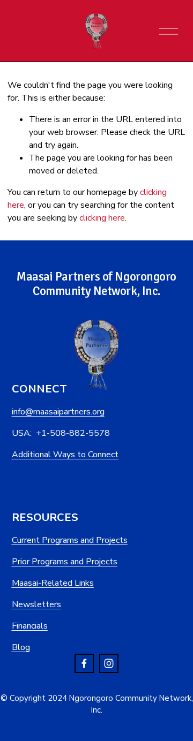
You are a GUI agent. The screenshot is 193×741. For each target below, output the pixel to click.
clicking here (102, 218)
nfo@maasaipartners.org (59, 412)
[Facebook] (84, 663)
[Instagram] (108, 663)
